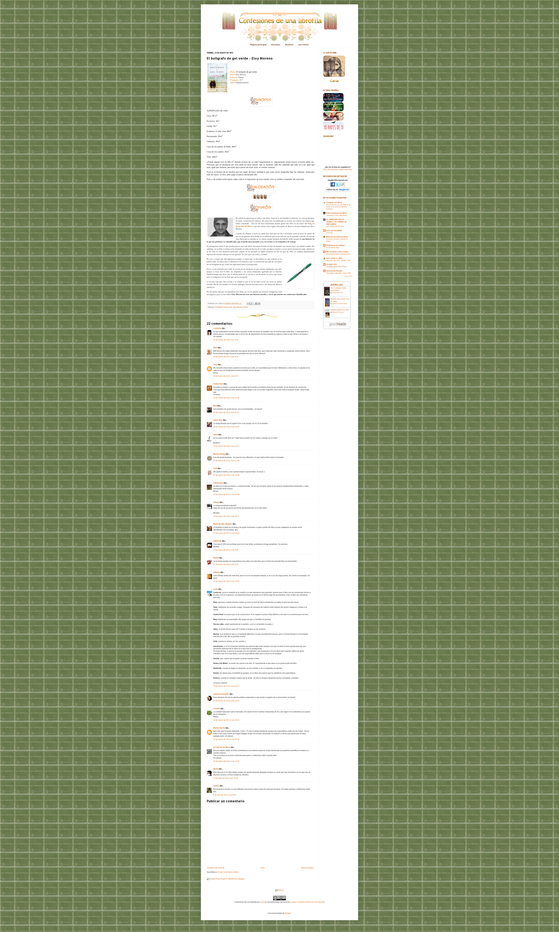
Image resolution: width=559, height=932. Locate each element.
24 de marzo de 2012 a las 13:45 (226, 581)
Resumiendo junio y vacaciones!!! (338, 254)
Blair (215, 348)
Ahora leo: (336, 284)
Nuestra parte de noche (339, 310)
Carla (215, 589)
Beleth (216, 558)
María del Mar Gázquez (222, 524)
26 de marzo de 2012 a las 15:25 (226, 701)
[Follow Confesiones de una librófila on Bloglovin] (337, 191)
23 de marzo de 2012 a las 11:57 (226, 446)
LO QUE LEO (331, 264)
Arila (215, 468)
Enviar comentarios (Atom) (228, 872)
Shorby (216, 502)
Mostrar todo (348, 276)
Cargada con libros (334, 202)
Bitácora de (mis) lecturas (337, 237)
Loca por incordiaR (334, 231)
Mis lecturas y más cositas (337, 252)
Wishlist (289, 44)
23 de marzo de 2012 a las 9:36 (225, 357)
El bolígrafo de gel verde (223, 307)
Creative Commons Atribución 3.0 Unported (307, 902)
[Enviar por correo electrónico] (248, 303)
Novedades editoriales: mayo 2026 (338, 273)
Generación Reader (334, 271)
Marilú (215, 769)
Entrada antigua (307, 868)
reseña (245, 307)
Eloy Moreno (237, 307)
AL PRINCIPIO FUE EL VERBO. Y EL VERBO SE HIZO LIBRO (336, 221)
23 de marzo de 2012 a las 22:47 (226, 516)
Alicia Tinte (217, 420)
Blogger (288, 913)
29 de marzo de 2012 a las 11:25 (226, 761)
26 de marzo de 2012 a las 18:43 (226, 720)
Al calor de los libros (221, 747)
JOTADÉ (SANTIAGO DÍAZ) (336, 267)
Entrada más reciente (215, 868)
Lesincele (217, 328)
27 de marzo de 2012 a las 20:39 (226, 739)
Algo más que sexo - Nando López (338, 260)
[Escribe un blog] (250, 303)
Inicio (263, 868)
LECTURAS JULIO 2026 (335, 226)
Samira (216, 786)
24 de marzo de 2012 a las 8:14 (225, 564)
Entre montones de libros (336, 213)
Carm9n (216, 709)
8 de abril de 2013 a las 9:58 (224, 795)
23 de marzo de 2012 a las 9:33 (225, 340)
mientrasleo (218, 483)
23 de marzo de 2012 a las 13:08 (226, 475)
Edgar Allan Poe (337, 292)
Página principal (258, 44)
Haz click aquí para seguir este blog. (337, 169)
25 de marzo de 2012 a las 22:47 (226, 686)
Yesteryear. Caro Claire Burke (336, 215)
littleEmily (217, 541)
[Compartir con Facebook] (256, 303)
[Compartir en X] (253, 303)
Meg (215, 406)
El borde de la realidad (335, 245)
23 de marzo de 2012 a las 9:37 (225, 376)
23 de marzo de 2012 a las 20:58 (226, 494)
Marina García (219, 728)
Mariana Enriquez (338, 312)
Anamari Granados (221, 694)
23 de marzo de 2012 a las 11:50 (226, 427)
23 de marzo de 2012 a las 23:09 (226, 533)
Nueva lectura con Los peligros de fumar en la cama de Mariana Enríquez (338, 207)
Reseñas (275, 44)
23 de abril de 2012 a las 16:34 (225, 778)
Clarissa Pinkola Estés (339, 303)
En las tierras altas (332, 247)
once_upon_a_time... (334, 258)
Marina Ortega (219, 454)
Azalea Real (218, 384)
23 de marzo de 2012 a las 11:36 (226, 398)
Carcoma (329, 233)
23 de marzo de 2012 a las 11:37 (226, 412)
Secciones (303, 44)
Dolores (216, 572)
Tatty (215, 365)
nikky (215, 435)
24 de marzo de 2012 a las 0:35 (225, 550)
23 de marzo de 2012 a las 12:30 (226, 461)
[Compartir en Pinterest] (259, 303)
